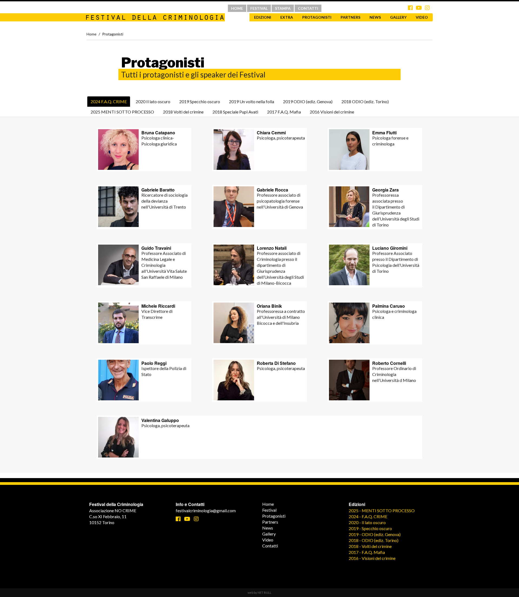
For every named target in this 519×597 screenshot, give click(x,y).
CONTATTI (308, 8)
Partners (350, 17)
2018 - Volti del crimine (370, 546)
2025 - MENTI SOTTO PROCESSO (382, 510)
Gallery (398, 17)
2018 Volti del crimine (183, 111)
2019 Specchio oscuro (199, 101)
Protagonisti (316, 17)
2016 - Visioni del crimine (372, 558)
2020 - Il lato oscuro (367, 522)
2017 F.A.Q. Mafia (284, 111)
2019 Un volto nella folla (251, 101)
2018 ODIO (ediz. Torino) (365, 101)
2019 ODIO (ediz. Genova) (307, 101)
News (375, 17)
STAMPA (283, 8)
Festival (269, 509)
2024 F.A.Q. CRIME (109, 101)
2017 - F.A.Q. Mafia (367, 552)
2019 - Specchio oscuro (370, 528)
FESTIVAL (259, 8)
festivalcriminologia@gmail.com (206, 510)
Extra (286, 17)
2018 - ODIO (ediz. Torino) (373, 540)
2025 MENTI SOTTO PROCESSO (122, 111)
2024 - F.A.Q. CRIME (368, 516)
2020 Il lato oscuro (153, 101)
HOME (237, 8)
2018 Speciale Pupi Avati (235, 111)
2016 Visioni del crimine (332, 111)
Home (91, 34)
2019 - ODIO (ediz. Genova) (375, 534)
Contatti (270, 545)
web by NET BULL (259, 592)
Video (422, 17)
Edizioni (262, 17)
